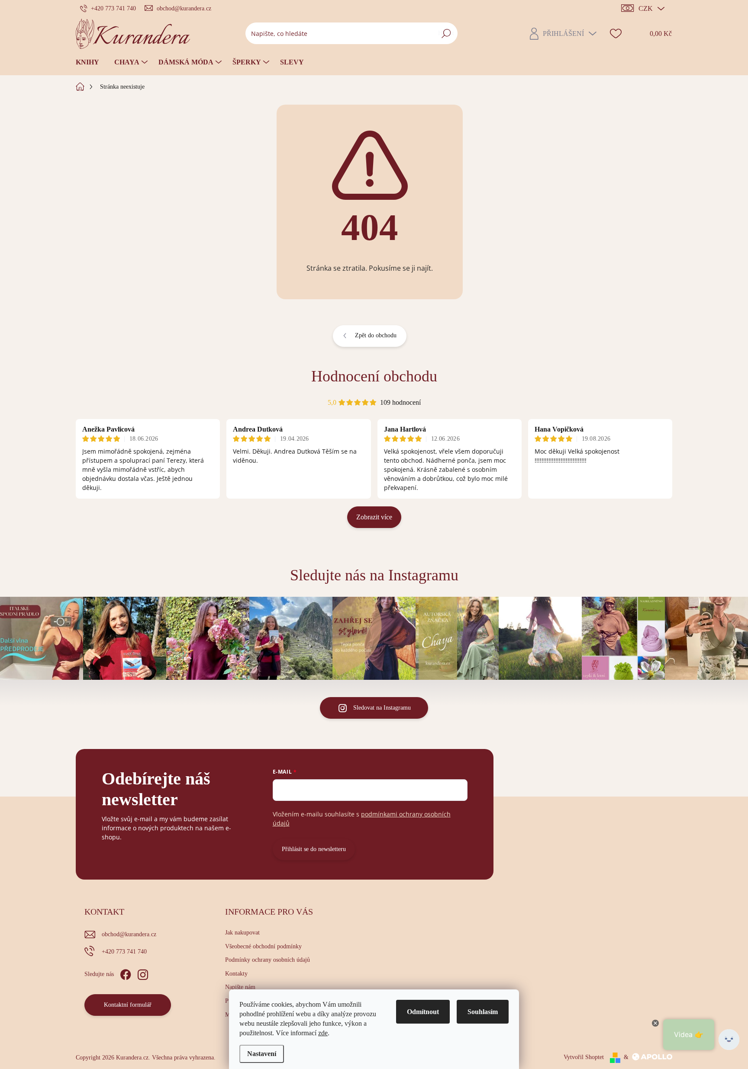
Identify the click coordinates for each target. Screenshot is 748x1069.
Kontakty (236, 973)
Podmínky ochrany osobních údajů (267, 960)
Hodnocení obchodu (374, 376)
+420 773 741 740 (124, 951)
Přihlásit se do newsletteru (314, 849)
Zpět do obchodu (376, 335)
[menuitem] (91, 62)
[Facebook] (125, 973)
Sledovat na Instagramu (382, 707)
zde (323, 1033)
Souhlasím (483, 1011)
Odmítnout (423, 1011)
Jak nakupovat (242, 932)
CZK (645, 8)
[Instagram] (142, 973)
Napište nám (240, 987)
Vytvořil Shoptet (584, 1057)
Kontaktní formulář (128, 1005)
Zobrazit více (374, 517)
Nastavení (261, 1053)
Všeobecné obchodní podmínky (263, 946)
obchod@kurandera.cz (129, 934)
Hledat (446, 33)
